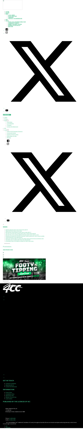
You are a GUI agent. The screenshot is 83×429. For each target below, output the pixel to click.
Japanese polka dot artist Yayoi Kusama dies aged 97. (17, 229)
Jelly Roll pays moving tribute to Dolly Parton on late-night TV (18, 232)
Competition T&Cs (10, 394)
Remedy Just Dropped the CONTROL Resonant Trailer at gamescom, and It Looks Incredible (25, 236)
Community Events (13, 23)
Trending (10, 17)
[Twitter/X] (43, 108)
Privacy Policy (9, 392)
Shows (7, 13)
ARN (6, 426)
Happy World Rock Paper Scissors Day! (14, 231)
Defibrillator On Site (14, 25)
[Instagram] (7, 33)
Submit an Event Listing (15, 24)
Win (7, 19)
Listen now (6, 114)
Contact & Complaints (11, 383)
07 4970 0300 (12, 418)
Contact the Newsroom (15, 18)
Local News (11, 15)
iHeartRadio (8, 427)
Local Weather (12, 16)
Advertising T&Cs (10, 395)
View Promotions (8, 249)
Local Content (9, 398)
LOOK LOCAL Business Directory (17, 22)
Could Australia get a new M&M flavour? (14, 237)
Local (7, 21)
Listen (7, 11)
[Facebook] (7, 30)
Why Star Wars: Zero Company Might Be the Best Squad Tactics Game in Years (22, 234)
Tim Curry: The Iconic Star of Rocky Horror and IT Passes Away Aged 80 (21, 233)
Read (7, 14)
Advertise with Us (10, 385)
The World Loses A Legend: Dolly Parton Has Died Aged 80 (18, 239)
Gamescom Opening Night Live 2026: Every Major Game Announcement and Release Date (25, 238)
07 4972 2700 (12, 420)
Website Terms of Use (11, 397)
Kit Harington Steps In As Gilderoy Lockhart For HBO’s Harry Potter (20, 241)
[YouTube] (7, 111)
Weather (10, 26)
